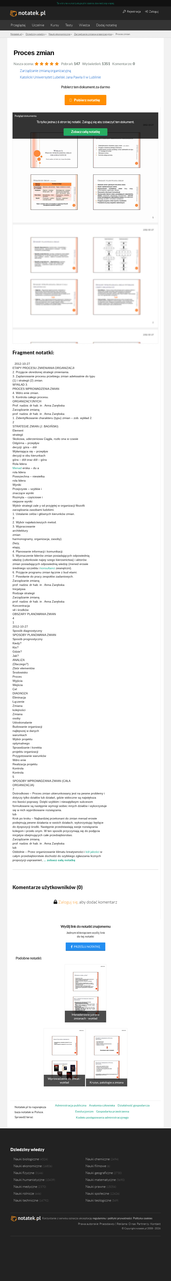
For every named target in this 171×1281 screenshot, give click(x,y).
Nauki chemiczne (98, 1159)
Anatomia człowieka (102, 1105)
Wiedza (84, 25)
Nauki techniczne (26, 1200)
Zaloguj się (68, 902)
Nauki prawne (96, 1186)
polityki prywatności (120, 1218)
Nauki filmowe (96, 1166)
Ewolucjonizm (84, 1111)
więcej (110, 3)
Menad (17, 468)
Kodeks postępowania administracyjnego (102, 1117)
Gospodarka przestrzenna (112, 1111)
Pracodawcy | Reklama (113, 1224)
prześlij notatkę (86, 946)
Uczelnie (38, 25)
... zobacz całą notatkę (59, 860)
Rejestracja (133, 11)
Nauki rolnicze (24, 1193)
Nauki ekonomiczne (28, 1166)
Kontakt (155, 1224)
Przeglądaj (18, 25)
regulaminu (99, 1218)
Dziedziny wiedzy (27, 1149)
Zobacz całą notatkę (85, 131)
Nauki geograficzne (99, 1173)
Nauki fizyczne (24, 1173)
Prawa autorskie (88, 1224)
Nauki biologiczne (26, 1159)
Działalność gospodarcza (134, 1105)
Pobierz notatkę (87, 100)
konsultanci (47, 568)
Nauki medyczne (25, 1186)
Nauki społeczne (97, 1193)
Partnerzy (143, 1224)
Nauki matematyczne (101, 1180)
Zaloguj (153, 11)
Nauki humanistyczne (29, 1180)
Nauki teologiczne (98, 1200)
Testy (69, 25)
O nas (132, 1224)
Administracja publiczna (70, 1105)
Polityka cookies (142, 1218)
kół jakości (92, 851)
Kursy (54, 25)
